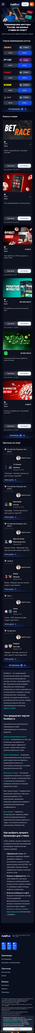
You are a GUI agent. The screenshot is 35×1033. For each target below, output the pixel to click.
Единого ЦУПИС (10, 708)
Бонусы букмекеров (11, 755)
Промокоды (5, 992)
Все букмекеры (16, 109)
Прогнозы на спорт (11, 773)
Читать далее (9, 480)
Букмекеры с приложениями (11, 962)
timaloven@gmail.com (13, 1015)
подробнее (10, 166)
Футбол (4, 975)
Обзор (10, 53)
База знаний (8, 812)
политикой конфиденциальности (12, 1022)
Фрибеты (4, 989)
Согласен (17, 1029)
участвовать (24, 166)
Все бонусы (15, 435)
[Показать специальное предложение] (32, 4)
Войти (25, 4)
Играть (24, 53)
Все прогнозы (15, 665)
